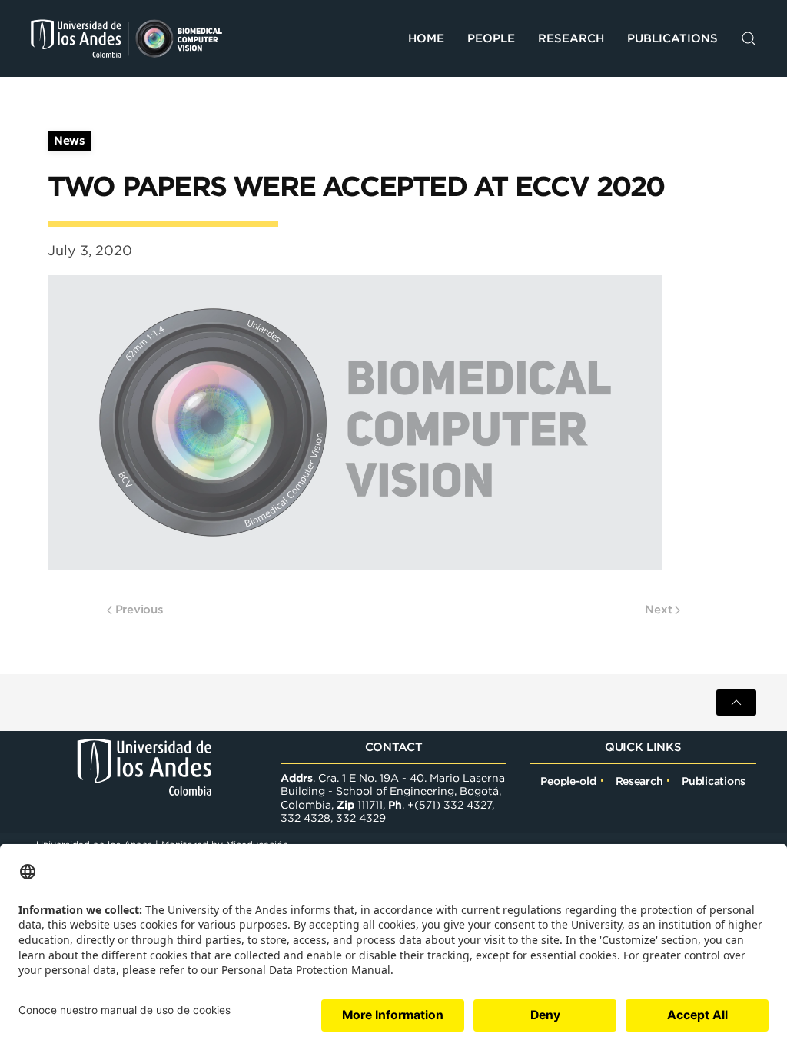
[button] (748, 38)
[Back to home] (127, 38)
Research (639, 781)
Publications (672, 38)
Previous (139, 609)
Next (658, 609)
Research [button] (571, 38)
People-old (568, 781)
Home (426, 38)
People (491, 38)
